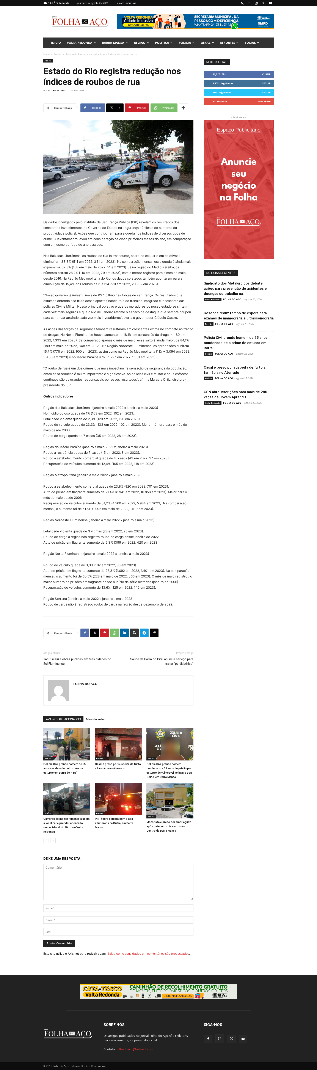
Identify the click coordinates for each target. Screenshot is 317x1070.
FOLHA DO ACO (57, 90)
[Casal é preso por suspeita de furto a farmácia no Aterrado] (118, 744)
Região (139, 43)
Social (250, 43)
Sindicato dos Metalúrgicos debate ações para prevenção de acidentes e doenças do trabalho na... (235, 288)
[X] (263, 3)
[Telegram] (144, 633)
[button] (242, 3)
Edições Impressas (126, 3)
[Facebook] (249, 3)
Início (46, 54)
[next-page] (53, 840)
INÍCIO (56, 43)
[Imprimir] (134, 633)
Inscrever (264, 101)
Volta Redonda (79, 43)
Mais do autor (95, 719)
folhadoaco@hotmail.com (134, 1049)
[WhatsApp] (114, 633)
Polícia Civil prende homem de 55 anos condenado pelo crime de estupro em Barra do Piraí (64, 768)
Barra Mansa (113, 43)
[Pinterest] (104, 633)
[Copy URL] (154, 633)
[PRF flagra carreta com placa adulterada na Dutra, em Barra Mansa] (118, 799)
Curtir (266, 74)
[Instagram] (256, 3)
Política (162, 43)
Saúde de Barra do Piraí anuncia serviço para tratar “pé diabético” (161, 661)
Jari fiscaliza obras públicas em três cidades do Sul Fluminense (77, 661)
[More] (183, 107)
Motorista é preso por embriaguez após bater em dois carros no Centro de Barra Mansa (168, 826)
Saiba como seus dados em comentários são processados (148, 953)
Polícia (185, 43)
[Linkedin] (124, 633)
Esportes (227, 43)
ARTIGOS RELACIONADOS (63, 719)
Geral (205, 43)
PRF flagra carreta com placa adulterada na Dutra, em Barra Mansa (114, 823)
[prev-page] (46, 840)
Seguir (266, 83)
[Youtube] (270, 3)
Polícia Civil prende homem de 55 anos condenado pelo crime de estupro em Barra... (236, 342)
